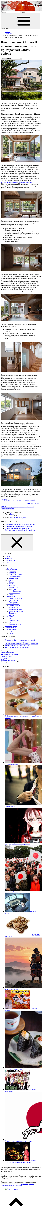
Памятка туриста (11, 626)
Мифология (11, 596)
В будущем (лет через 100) (10, 654)
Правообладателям (27, 1184)
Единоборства (14, 620)
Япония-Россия (14, 606)
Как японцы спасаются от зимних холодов (19, 532)
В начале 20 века (6, 656)
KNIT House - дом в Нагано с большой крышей (17, 507)
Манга (11, 584)
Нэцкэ (11, 595)
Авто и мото (13, 602)
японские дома (21, 518)
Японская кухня (10, 628)
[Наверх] (16, 1208)
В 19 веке (4, 658)
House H (12, 518)
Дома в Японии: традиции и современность (20, 524)
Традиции (12, 613)
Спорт (9, 618)
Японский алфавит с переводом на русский (20, 640)
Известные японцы (15, 609)
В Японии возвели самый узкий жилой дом (20, 530)
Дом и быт (12, 571)
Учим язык (8, 558)
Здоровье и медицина (16, 611)
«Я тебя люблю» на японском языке (17, 645)
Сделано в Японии (15, 574)
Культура (10, 580)
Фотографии (13, 578)
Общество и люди (13, 607)
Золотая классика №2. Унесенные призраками (20, 1161)
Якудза (11, 615)
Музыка (14, 589)
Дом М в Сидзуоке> (34, 503)
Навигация (5, 28)
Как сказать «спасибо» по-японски (17, 647)
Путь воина (9, 617)
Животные (12, 573)
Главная (7, 556)
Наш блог (12, 631)
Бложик (11, 633)
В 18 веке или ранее (8, 660)
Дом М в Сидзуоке (7, 509)
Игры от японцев (15, 624)
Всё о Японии (12, 569)
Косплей (12, 585)
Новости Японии (13, 604)
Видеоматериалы (15, 576)
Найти (23, 12)
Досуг (9, 622)
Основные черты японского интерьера (18, 526)
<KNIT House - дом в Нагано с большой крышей (18, 500)
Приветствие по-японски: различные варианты (21, 642)
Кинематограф (14, 587)
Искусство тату (14, 593)
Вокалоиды (17, 591)
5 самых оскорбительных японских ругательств (21, 644)
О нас (7, 562)
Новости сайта (12, 629)
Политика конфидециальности (11, 1185)
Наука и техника (12, 600)
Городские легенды (15, 598)
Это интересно (10, 560)
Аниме (11, 582)
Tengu (12, 514)
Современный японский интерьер (17, 528)
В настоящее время (7, 653)
